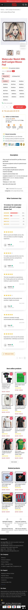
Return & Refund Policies (7, 577)
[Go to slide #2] (18, 53)
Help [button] (25, 608)
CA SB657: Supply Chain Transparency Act (11, 566)
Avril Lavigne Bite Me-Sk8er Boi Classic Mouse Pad (20, 506)
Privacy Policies (5, 562)
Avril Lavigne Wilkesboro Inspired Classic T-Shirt (19, 453)
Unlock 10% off (3, 603)
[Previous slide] (3, 31)
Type (3, 73)
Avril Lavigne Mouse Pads (8, 12)
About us (3, 557)
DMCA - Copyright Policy (7, 564)
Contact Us (3, 580)
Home (2, 9)
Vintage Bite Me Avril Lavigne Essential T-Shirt (7, 453)
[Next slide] (25, 31)
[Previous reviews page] (17, 358)
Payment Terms (5, 575)
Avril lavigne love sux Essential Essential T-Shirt (20, 408)
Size (3, 78)
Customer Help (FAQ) (6, 582)
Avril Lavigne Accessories (13, 9)
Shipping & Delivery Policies (7, 573)
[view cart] (26, 5)
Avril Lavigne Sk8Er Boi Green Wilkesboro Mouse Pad (7, 506)
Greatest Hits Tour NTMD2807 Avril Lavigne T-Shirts (6, 386)
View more (14, 462)
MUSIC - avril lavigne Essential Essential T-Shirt (20, 430)
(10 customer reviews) (14, 68)
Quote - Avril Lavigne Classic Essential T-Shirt (7, 430)
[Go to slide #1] (10, 53)
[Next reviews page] (24, 358)
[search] (23, 5)
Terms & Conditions (5, 559)
